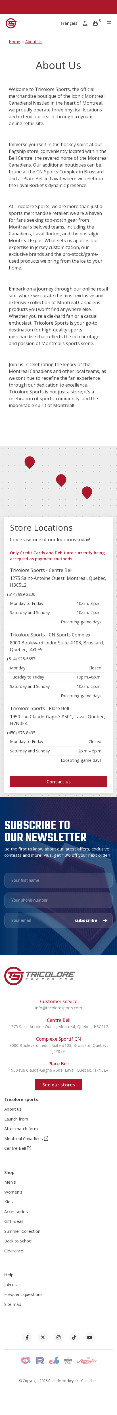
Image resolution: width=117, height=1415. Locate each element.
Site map (12, 1304)
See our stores (58, 1085)
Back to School (18, 1241)
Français (69, 23)
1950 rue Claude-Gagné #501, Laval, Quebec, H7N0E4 (58, 1070)
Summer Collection (22, 1231)
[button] (61, 480)
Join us (10, 1284)
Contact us (59, 782)
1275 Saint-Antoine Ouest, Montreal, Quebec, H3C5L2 (58, 1026)
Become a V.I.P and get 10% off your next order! (58, 6)
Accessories (16, 1211)
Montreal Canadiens (24, 1138)
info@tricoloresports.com (58, 1008)
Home (14, 41)
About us (13, 1109)
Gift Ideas (14, 1221)
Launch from (16, 1119)
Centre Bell (15, 1148)
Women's (13, 1192)
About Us (33, 41)
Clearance (13, 1251)
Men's (10, 1182)
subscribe (86, 920)
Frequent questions (23, 1294)
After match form (21, 1128)
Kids (8, 1201)
